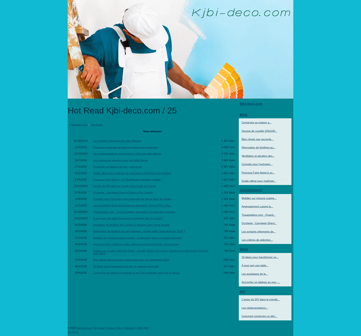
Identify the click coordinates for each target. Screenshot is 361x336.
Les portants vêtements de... (259, 231)
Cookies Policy (114, 328)
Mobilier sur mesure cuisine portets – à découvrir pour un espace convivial (137, 237)
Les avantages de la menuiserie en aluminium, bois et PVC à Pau (132, 205)
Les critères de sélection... (257, 239)
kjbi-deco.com (79, 124)
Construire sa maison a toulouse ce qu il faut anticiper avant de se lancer (136, 272)
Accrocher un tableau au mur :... (261, 282)
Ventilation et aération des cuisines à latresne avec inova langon (131, 224)
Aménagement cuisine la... (257, 206)
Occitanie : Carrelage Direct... (259, 223)
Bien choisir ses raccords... (258, 139)
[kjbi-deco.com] (180, 49)
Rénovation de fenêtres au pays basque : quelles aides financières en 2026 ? (139, 231)
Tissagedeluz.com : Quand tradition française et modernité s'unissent (134, 212)
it (73, 332)
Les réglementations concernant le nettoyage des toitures (127, 153)
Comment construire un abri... (259, 316)
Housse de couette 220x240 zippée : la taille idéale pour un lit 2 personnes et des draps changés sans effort (150, 252)
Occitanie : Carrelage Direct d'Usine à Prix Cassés (123, 192)
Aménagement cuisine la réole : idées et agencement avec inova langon (136, 244)
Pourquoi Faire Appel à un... (258, 172)
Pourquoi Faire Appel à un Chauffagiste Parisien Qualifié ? (127, 179)
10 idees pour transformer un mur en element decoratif (126, 266)
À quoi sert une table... (255, 265)
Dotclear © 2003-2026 (136, 328)
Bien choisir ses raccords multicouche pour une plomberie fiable (131, 259)
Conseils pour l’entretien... (257, 164)
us (77, 332)
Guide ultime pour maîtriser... (259, 180)
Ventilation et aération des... (258, 155)
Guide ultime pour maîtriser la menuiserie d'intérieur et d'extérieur (132, 173)
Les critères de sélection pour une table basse (120, 160)
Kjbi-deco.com (84, 328)
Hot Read (96, 124)
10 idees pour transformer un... (260, 257)
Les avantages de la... (255, 273)
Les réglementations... (255, 307)
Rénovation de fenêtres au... (258, 147)
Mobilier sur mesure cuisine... (259, 198)
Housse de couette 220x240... (259, 130)
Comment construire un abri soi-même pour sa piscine (125, 147)
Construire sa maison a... (257, 122)
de (69, 332)
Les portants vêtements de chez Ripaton (117, 141)
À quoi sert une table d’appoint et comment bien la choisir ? (128, 218)
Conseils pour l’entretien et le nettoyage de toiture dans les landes (132, 199)
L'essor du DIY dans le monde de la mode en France (124, 186)
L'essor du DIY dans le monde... (261, 299)
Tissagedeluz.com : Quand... (259, 214)
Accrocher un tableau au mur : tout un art (117, 166)
